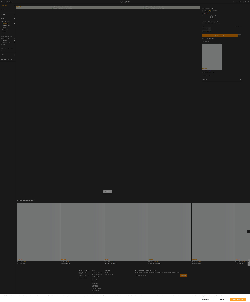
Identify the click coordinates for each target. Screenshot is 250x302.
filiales (10, 296)
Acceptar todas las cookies (238, 299)
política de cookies (207, 296)
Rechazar (222, 299)
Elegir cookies (205, 299)
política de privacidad (219, 296)
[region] (125, 298)
